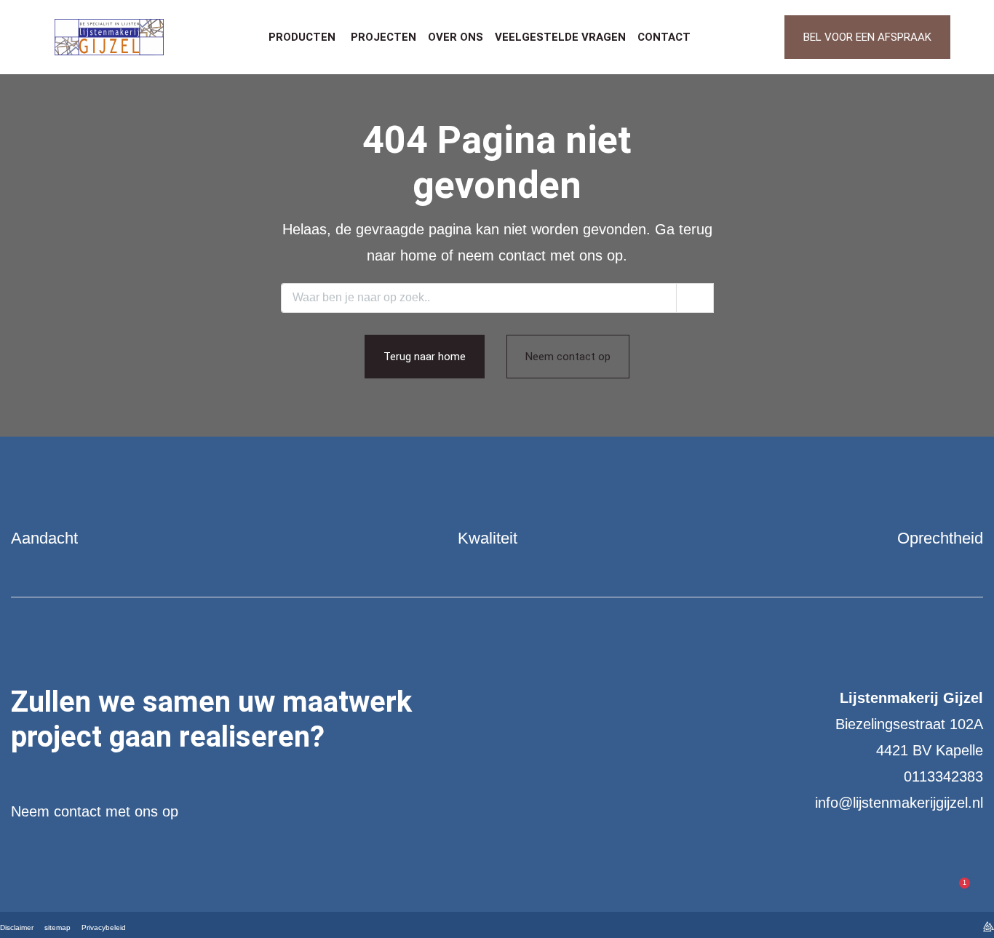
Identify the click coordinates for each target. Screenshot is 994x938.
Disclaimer (16, 927)
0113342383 (943, 776)
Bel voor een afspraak (867, 37)
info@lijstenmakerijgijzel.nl (899, 803)
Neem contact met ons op (94, 811)
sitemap (57, 927)
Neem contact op (568, 356)
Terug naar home (424, 356)
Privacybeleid (103, 927)
